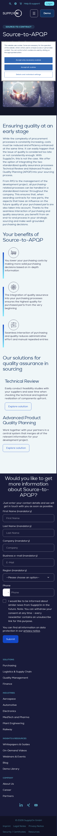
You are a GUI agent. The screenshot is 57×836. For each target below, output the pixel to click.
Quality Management (15, 677)
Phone (7, 585)
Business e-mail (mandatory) (20, 555)
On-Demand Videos (15, 750)
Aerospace (9, 698)
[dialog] (28, 61)
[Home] (12, 13)
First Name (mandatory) (17, 511)
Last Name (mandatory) (17, 526)
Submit (10, 639)
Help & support (32, 3)
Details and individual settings (28, 74)
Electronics (9, 711)
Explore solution (18, 407)
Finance (7, 683)
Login (49, 3)
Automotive (10, 705)
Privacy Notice (36, 826)
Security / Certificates (14, 831)
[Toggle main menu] (34, 13)
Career (7, 790)
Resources (34, 831)
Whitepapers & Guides (16, 744)
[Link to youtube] (36, 806)
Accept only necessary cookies (28, 60)
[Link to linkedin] (21, 806)
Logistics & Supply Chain (17, 671)
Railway (7, 729)
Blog (5, 762)
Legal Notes (19, 826)
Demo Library (11, 768)
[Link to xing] (28, 806)
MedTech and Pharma (16, 717)
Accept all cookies (28, 67)
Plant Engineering (13, 723)
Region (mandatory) (15, 570)
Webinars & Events (14, 756)
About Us (8, 783)
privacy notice (32, 630)
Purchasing (9, 665)
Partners (8, 796)
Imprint (7, 826)
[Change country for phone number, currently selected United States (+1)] (6, 592)
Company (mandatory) (16, 541)
